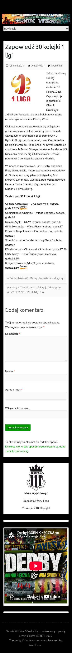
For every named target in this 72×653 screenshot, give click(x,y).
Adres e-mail (13, 389)
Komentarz (12, 333)
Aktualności (37, 65)
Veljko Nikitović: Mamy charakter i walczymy (35, 278)
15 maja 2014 (16, 65)
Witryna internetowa (17, 408)
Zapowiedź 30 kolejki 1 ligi (34, 51)
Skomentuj (56, 65)
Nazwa (10, 371)
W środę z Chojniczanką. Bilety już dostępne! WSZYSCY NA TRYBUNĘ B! (34, 290)
